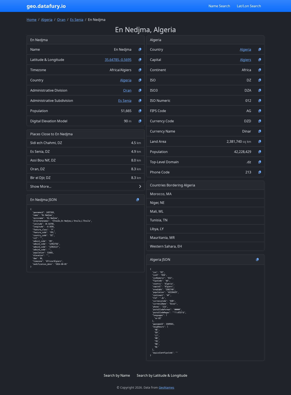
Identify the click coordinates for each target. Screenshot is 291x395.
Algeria (46, 19)
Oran (61, 19)
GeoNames (166, 387)
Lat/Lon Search (249, 6)
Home (31, 19)
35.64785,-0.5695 (118, 59)
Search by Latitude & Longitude (162, 375)
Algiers (245, 59)
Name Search (219, 6)
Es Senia (76, 19)
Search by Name (117, 375)
